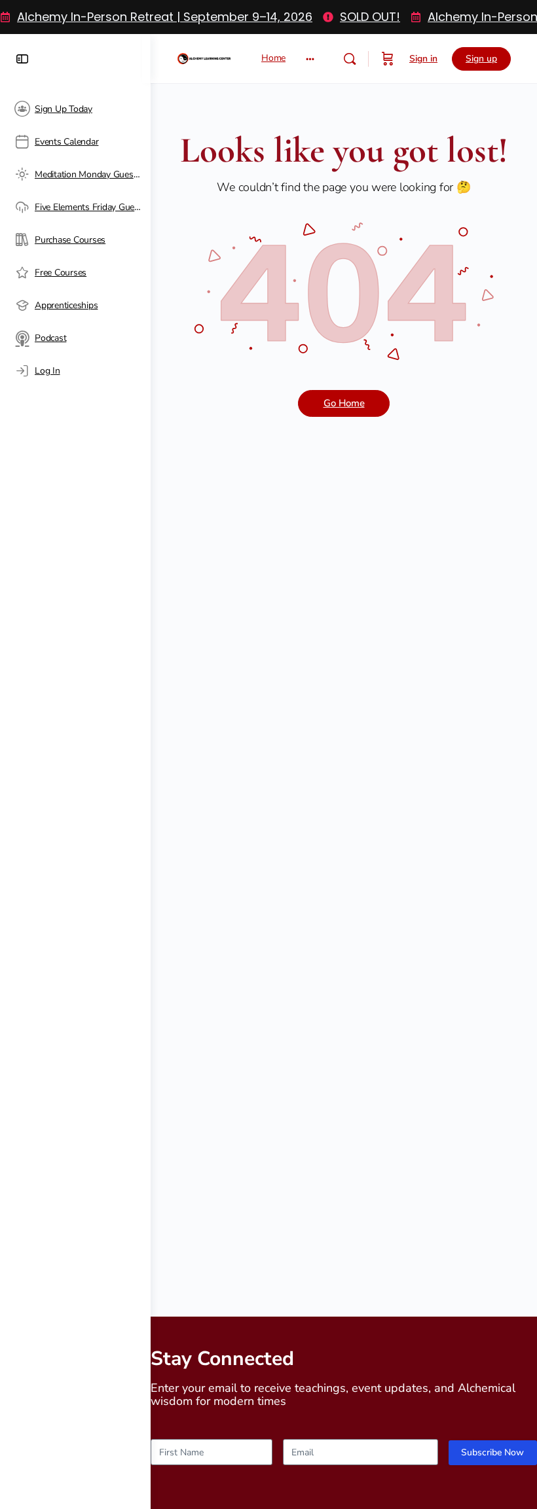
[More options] (310, 58)
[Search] (350, 59)
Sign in (423, 58)
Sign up (481, 58)
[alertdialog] (268, 17)
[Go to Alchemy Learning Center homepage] (204, 56)
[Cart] (387, 58)
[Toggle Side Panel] (22, 58)
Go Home (344, 403)
